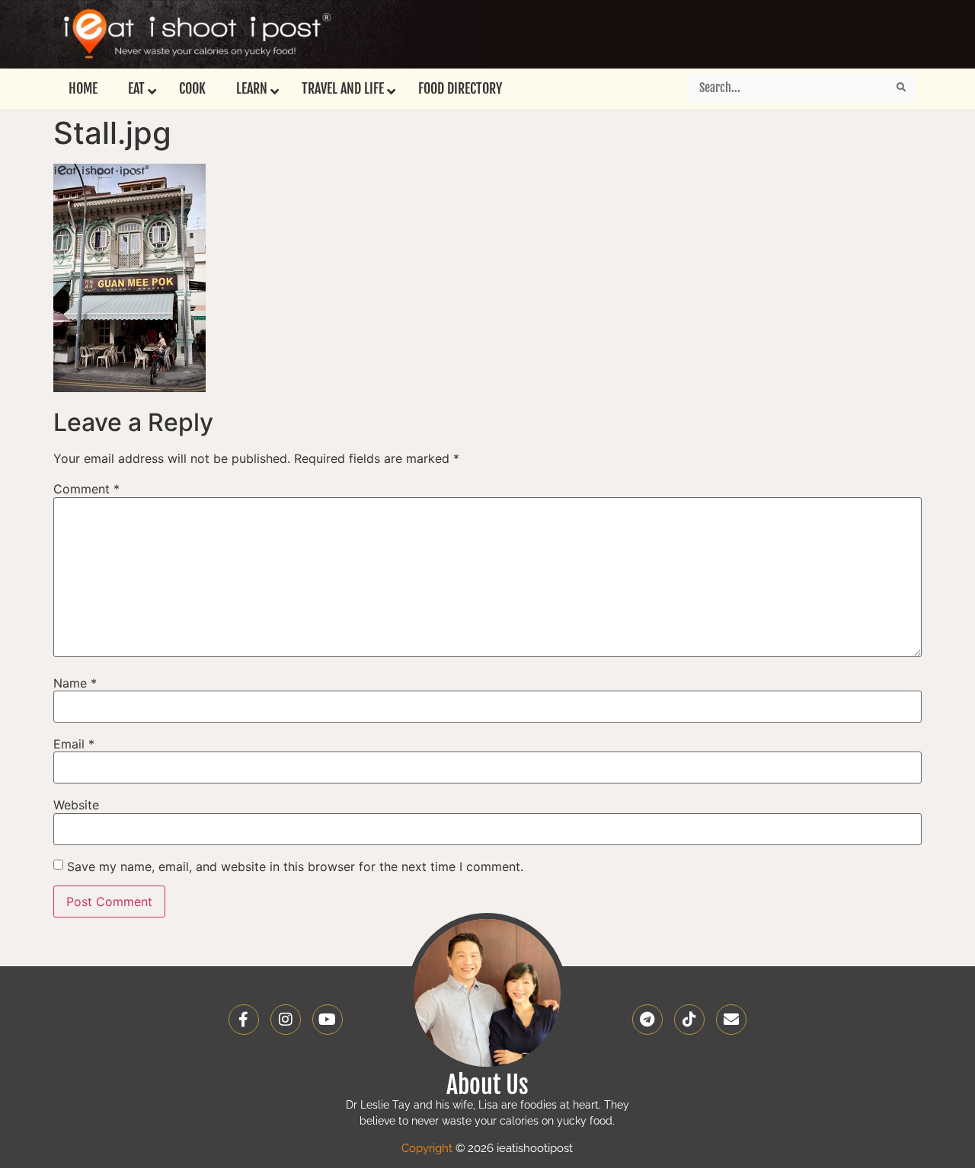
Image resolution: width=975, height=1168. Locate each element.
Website (76, 805)
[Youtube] (327, 1019)
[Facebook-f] (244, 1019)
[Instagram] (285, 1019)
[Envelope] (731, 1019)
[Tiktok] (689, 1019)
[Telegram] (647, 1019)
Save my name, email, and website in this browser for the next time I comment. (295, 866)
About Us (487, 1085)
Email (73, 744)
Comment (86, 489)
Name (75, 683)
